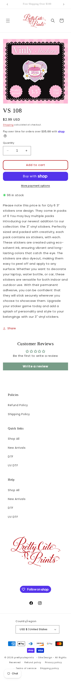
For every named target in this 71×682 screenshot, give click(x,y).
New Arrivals (16, 448)
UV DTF (13, 465)
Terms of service (26, 668)
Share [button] (11, 328)
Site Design (45, 657)
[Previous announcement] (7, 4)
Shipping (8, 124)
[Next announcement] (63, 4)
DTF (10, 457)
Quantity (8, 143)
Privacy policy (53, 662)
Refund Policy (18, 405)
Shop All (14, 439)
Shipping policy (49, 668)
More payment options (35, 185)
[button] (8, 20)
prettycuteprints (24, 657)
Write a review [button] (35, 366)
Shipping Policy (19, 414)
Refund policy (32, 662)
